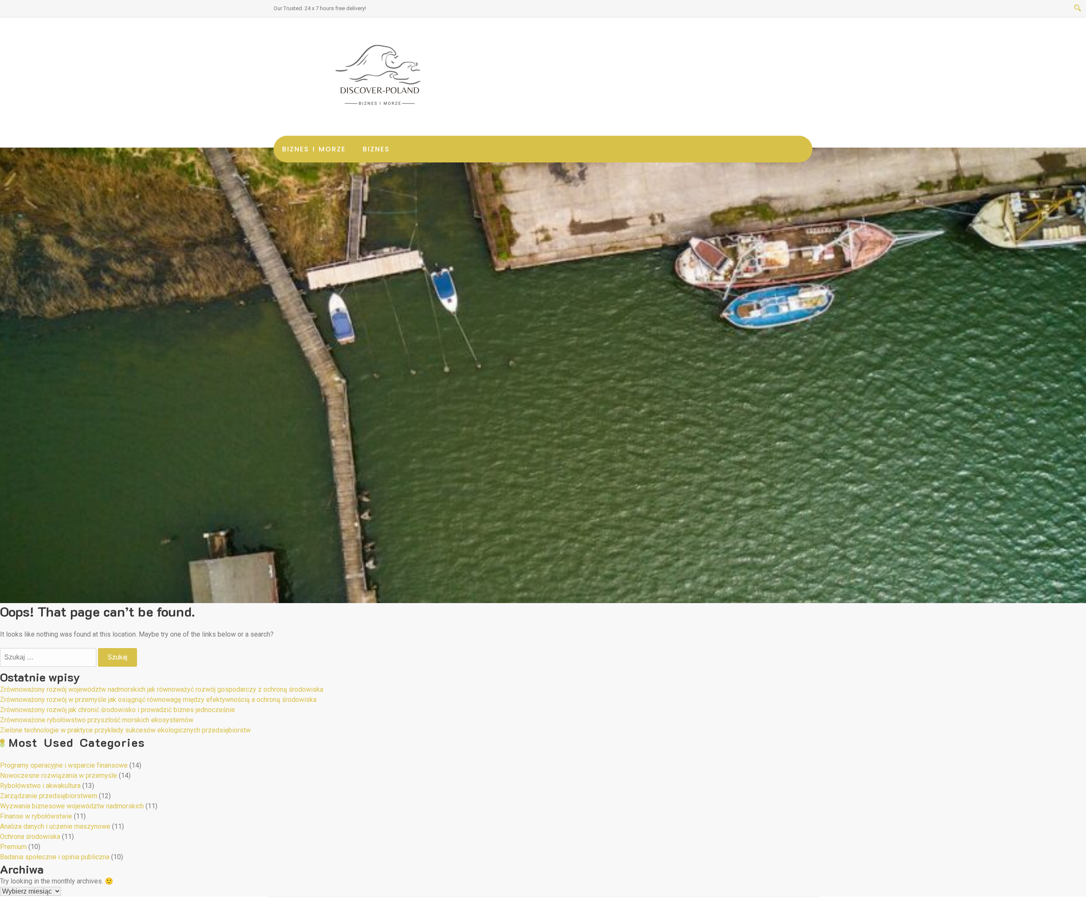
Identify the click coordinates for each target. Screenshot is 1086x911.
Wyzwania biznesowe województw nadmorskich (72, 806)
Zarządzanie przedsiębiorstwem (48, 796)
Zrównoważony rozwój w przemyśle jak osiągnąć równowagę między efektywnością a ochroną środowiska (158, 700)
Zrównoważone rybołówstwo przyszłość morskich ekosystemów (96, 720)
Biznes (376, 149)
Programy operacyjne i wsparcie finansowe (64, 765)
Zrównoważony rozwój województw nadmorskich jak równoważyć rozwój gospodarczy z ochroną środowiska (161, 689)
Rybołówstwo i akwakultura (40, 786)
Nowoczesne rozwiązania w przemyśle (58, 775)
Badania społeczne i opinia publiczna (54, 857)
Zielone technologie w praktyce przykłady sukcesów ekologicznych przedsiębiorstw (125, 730)
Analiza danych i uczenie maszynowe (55, 826)
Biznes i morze (314, 149)
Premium (13, 847)
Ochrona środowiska (30, 837)
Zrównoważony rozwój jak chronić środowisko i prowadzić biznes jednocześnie (117, 710)
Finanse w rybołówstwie (36, 816)
